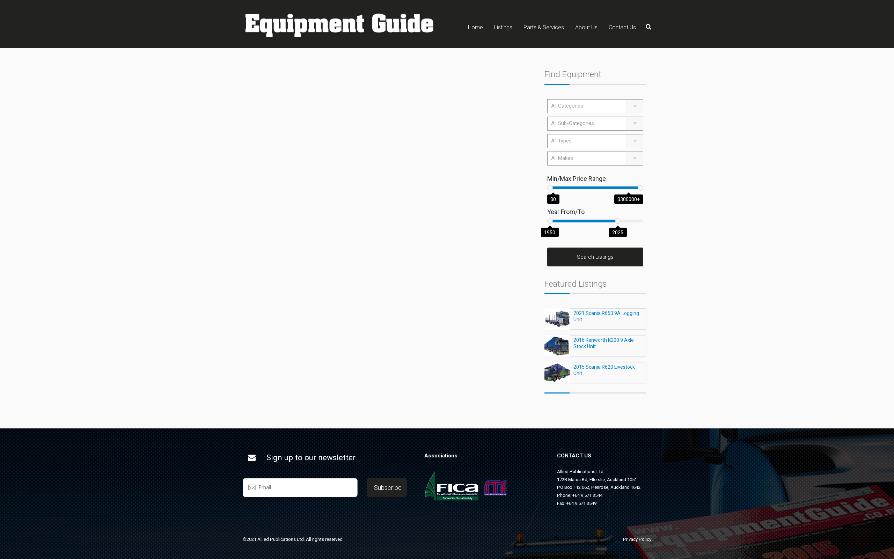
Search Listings (595, 257)
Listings (503, 27)
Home (475, 27)
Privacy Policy (637, 539)
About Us (586, 27)
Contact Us (622, 27)
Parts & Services (543, 27)
